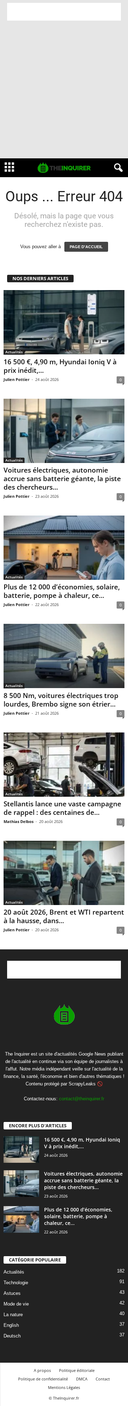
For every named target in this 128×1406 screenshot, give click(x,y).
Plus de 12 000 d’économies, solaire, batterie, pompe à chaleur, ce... (62, 591)
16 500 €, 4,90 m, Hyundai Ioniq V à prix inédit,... (60, 366)
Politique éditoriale (77, 1370)
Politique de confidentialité (43, 1379)
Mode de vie (16, 1304)
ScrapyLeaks (82, 1083)
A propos (42, 1370)
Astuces (12, 1293)
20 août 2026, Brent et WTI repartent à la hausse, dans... (64, 916)
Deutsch (12, 1336)
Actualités (14, 351)
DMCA (81, 1379)
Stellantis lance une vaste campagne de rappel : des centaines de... (62, 808)
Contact (103, 1379)
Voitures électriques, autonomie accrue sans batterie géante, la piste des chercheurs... (62, 478)
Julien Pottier (17, 379)
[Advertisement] (64, 12)
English (11, 1325)
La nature (13, 1314)
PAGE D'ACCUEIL (86, 247)
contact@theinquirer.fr (81, 1098)
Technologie (16, 1282)
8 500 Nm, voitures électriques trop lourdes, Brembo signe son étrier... (61, 700)
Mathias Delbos (18, 821)
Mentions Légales (64, 1387)
